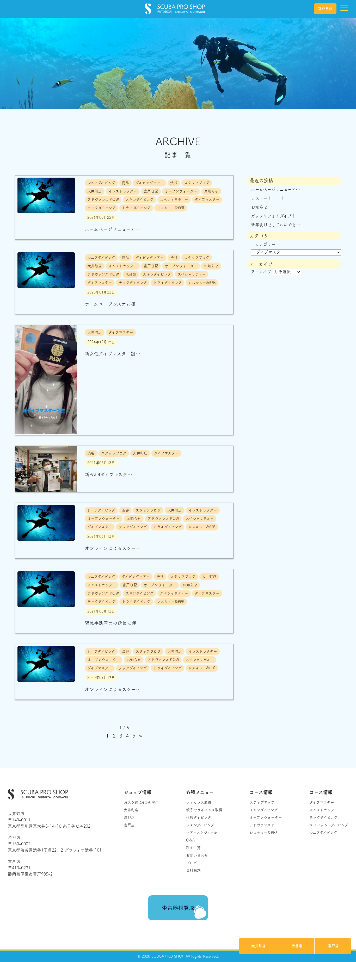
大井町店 (258, 946)
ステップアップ (261, 802)
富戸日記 (325, 8)
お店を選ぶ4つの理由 (141, 802)
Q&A (190, 840)
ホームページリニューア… (275, 189)
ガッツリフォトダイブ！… (275, 216)
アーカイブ (261, 272)
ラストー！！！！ (267, 198)
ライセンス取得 (198, 802)
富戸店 (333, 946)
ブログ (191, 863)
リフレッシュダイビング (328, 825)
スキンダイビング (263, 810)
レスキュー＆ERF (263, 832)
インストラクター (323, 810)
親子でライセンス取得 (204, 810)
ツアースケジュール (201, 832)
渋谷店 (296, 946)
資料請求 (193, 870)
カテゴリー (265, 244)
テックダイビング (323, 817)
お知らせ (259, 207)
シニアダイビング (323, 832)
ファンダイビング (200, 825)
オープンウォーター (265, 817)
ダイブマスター (321, 802)
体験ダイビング (198, 817)
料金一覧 (193, 847)
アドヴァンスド (261, 825)
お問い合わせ (197, 855)
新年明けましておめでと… (275, 225)
